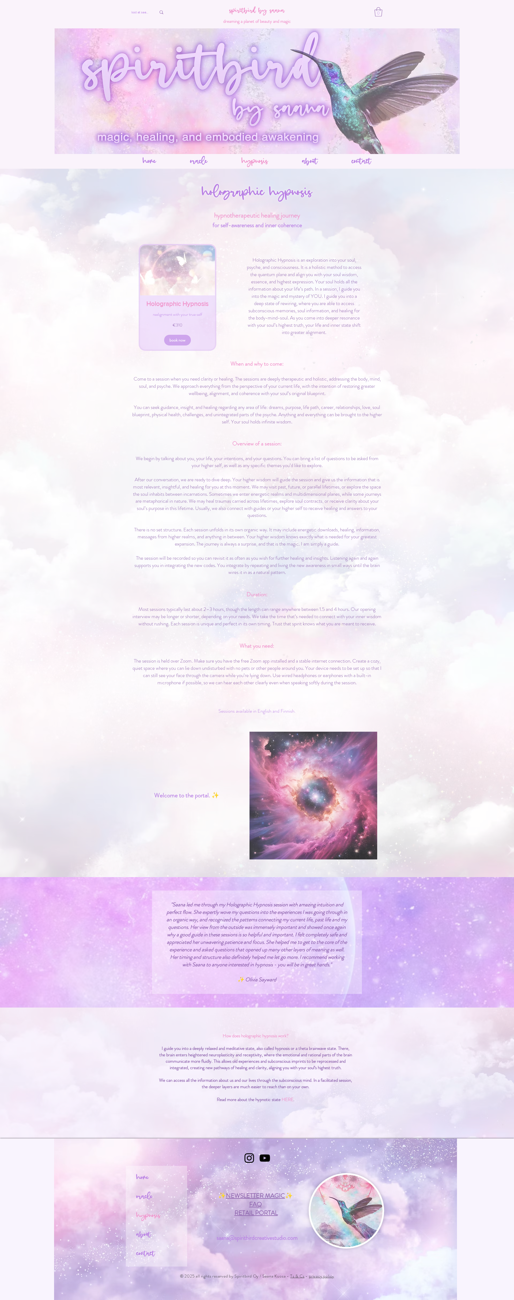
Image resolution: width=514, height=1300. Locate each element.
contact (146, 1254)
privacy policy (321, 1276)
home (143, 1178)
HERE (287, 1099)
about (144, 1235)
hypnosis (148, 1216)
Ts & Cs (297, 1276)
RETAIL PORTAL (256, 1212)
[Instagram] (249, 1158)
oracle (145, 1197)
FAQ (255, 1204)
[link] (177, 303)
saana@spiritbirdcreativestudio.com (257, 1238)
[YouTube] (264, 1158)
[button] (378, 12)
